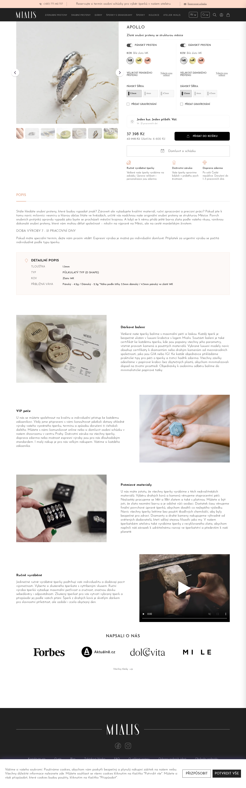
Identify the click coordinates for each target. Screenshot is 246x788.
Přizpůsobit (197, 773)
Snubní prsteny (81, 15)
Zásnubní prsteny (56, 15)
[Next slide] (120, 73)
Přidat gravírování (143, 104)
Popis (21, 195)
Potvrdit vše (227, 773)
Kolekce (154, 15)
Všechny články (120, 669)
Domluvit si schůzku (182, 151)
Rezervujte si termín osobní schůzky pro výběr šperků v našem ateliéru (123, 4)
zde (61, 773)
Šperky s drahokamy (119, 15)
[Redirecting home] (26, 14)
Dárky (98, 15)
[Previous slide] (15, 73)
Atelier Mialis (172, 15)
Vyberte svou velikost (166, 74)
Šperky (140, 15)
